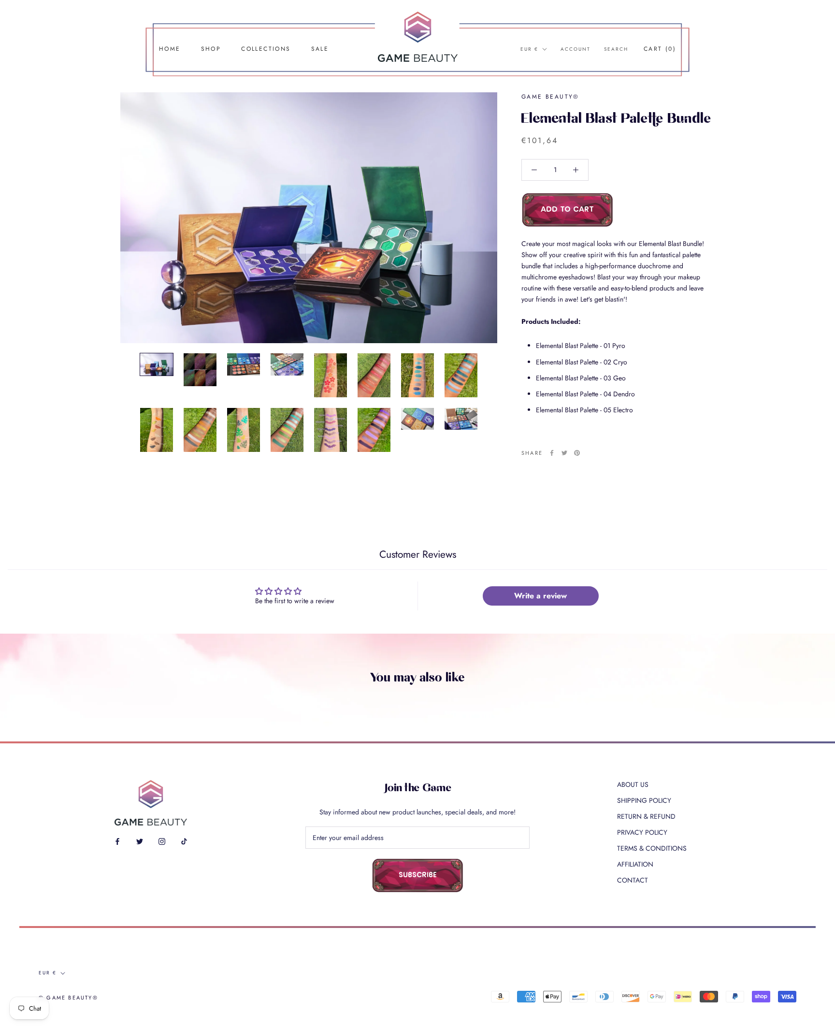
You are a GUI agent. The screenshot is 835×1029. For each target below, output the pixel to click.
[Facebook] (552, 453)
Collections (265, 48)
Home (170, 48)
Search (616, 49)
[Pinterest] (577, 453)
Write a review (540, 595)
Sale (320, 48)
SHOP (211, 48)
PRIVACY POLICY (642, 832)
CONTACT (632, 880)
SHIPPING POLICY (644, 800)
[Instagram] (161, 840)
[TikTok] (184, 840)
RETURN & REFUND (646, 816)
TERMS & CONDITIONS (652, 848)
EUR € (529, 49)
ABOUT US (632, 784)
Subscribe (418, 875)
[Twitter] (564, 453)
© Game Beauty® (68, 997)
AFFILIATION (635, 864)
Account (575, 49)
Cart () (660, 48)
